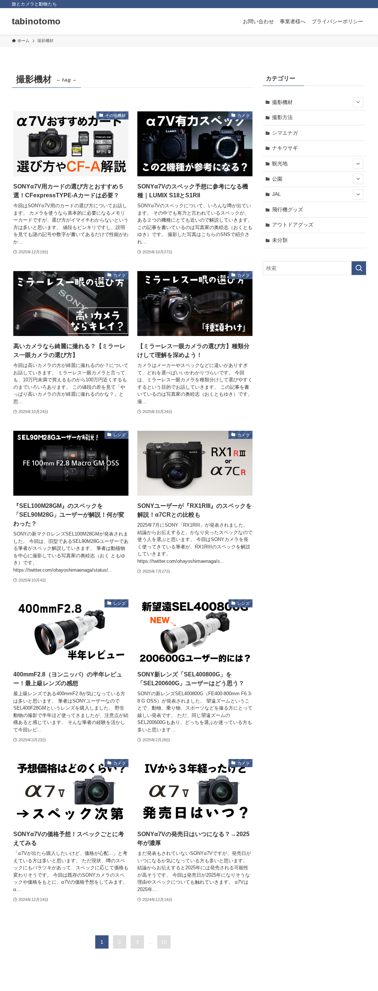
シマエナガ (285, 133)
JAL (276, 194)
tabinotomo (36, 21)
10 (164, 942)
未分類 (280, 240)
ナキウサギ (285, 148)
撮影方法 (282, 117)
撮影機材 (282, 102)
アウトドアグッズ (292, 225)
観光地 (280, 163)
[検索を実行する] (358, 268)
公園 (277, 179)
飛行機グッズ (287, 209)
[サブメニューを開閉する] (358, 102)
